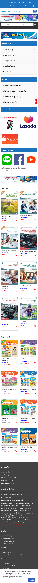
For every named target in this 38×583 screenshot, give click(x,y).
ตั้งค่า (20, 576)
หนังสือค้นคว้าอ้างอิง (8, 544)
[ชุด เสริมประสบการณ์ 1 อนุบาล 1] (9, 379)
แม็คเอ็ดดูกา (6, 568)
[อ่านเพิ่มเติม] (16, 220)
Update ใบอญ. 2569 (22, 2)
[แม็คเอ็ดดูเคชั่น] (11, 11)
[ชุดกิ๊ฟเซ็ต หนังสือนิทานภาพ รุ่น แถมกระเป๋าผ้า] (9, 348)
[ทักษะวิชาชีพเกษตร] (9, 203)
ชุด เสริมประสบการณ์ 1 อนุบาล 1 (9, 389)
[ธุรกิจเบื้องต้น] (9, 273)
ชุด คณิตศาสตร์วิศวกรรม (7, 418)
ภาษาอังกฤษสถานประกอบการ (9, 250)
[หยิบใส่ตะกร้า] (35, 256)
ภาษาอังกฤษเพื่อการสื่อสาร (26, 286)
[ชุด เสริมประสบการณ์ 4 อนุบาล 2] (28, 348)
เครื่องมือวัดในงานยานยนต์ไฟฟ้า (28, 251)
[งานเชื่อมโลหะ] (28, 308)
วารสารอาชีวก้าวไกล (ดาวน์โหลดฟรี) (12, 555)
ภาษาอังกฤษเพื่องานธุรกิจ (26, 215)
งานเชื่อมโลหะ (23, 321)
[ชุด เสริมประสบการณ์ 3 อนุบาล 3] (28, 379)
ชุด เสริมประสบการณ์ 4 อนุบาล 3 (9, 447)
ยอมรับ (32, 580)
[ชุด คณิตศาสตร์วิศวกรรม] (9, 408)
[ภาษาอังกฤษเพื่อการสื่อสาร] (28, 273)
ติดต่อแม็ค (27, 6)
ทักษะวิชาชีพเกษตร (6, 216)
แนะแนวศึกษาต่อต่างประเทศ (10, 566)
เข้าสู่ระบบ (33, 6)
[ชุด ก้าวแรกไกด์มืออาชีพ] (28, 436)
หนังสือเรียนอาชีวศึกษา (9, 538)
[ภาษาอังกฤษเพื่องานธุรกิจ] (28, 202)
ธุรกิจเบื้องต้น (5, 286)
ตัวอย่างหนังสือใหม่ (12, 2)
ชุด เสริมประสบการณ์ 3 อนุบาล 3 (28, 389)
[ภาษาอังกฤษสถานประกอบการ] (9, 237)
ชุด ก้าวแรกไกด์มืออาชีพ (26, 447)
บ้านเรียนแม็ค (6, 563)
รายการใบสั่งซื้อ (32, 2)
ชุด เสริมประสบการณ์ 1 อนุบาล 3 (28, 418)
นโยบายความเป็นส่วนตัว (9, 575)
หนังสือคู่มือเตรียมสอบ (8, 541)
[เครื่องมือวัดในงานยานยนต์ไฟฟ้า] (28, 238)
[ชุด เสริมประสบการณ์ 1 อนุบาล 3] (28, 408)
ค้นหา (35, 25)
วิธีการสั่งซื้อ (13, 6)
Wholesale (6, 6)
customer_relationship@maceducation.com (18, 492)
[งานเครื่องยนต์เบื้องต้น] (9, 308)
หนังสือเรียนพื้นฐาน (8, 535)
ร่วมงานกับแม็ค (20, 6)
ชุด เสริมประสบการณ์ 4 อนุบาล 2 (28, 359)
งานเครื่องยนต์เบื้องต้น (7, 322)
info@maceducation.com (12, 475)
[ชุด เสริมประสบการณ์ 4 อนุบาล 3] (9, 436)
